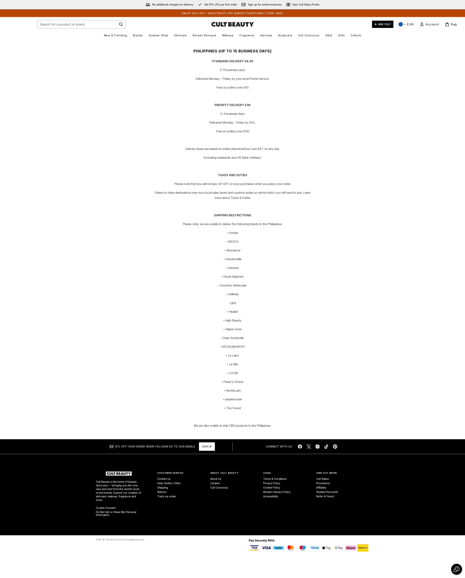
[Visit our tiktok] (326, 446)
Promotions (323, 483)
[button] (456, 569)
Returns (161, 491)
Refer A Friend (325, 496)
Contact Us (163, 478)
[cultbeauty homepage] (232, 24)
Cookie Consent (105, 507)
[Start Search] (121, 24)
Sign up (207, 446)
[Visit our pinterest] (335, 446)
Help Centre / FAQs (169, 483)
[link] (429, 24)
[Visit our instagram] (317, 446)
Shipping (162, 487)
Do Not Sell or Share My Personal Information (116, 513)
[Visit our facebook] (300, 446)
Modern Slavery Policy (277, 491)
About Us (215, 478)
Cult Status (322, 478)
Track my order (166, 496)
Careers (215, 483)
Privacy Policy (271, 483)
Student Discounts (327, 491)
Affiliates (321, 487)
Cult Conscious (219, 487)
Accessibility (270, 496)
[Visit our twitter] (308, 446)
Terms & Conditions (275, 478)
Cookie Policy (271, 487)
